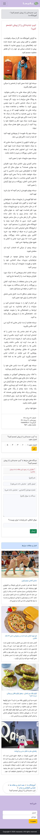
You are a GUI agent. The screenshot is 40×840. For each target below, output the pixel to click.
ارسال (33, 531)
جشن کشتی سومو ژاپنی (29, 580)
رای (34, 448)
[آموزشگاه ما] (30, 3)
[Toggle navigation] (4, 3)
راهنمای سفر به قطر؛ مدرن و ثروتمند (25, 751)
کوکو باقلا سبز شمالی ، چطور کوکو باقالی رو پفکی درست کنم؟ (22, 694)
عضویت (33, 821)
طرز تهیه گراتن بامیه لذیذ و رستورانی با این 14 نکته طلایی (21, 637)
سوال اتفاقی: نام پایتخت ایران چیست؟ (22, 520)
